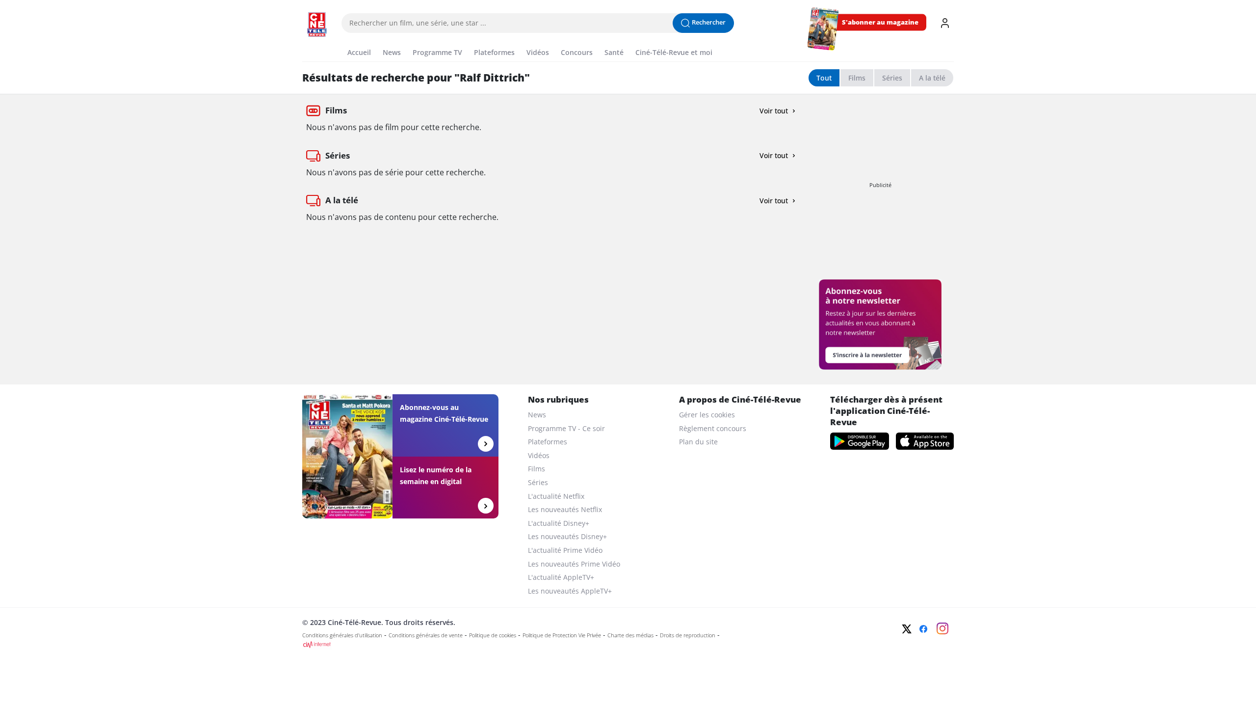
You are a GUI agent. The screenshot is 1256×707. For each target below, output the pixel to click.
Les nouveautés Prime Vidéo (574, 564)
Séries (892, 77)
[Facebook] (923, 629)
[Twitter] (907, 629)
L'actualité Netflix (556, 496)
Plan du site (698, 441)
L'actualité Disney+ (558, 523)
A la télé (932, 77)
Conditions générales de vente (426, 635)
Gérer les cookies (707, 414)
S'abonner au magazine (880, 22)
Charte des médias (630, 635)
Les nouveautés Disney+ (567, 536)
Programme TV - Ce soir (566, 428)
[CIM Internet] (562, 645)
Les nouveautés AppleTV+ (570, 591)
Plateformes (547, 441)
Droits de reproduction (687, 635)
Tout (824, 77)
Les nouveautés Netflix (565, 509)
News (537, 414)
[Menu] (305, 41)
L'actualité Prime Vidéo (565, 550)
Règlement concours (712, 428)
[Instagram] (942, 628)
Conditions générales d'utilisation (342, 635)
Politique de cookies (492, 635)
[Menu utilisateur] (945, 23)
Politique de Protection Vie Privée (562, 635)
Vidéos (539, 455)
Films (856, 77)
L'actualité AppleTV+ (561, 577)
